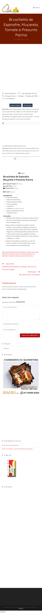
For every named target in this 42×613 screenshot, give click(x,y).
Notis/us (21, 608)
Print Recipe (28, 105)
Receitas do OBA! (32, 96)
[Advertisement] (21, 66)
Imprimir (22, 173)
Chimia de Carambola (12, 445)
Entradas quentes (14, 254)
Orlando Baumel (10, 93)
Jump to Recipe (15, 105)
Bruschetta (8, 252)
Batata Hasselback (27, 449)
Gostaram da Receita (9, 302)
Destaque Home (10, 96)
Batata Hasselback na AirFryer (10, 449)
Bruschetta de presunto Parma (22, 252)
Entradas (21, 96)
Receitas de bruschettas (26, 256)
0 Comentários (10, 98)
